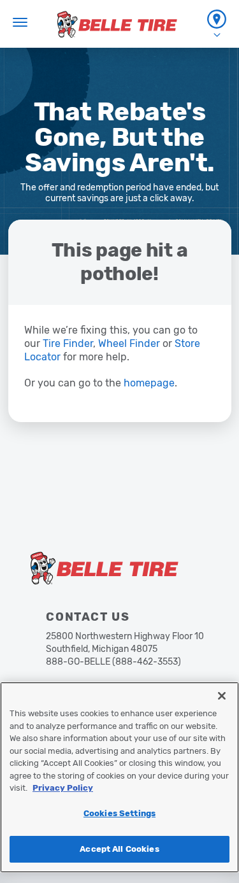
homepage (149, 383)
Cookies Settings (119, 813)
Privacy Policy (63, 788)
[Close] (222, 696)
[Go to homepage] (117, 24)
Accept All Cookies (119, 849)
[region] (119, 777)
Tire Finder (68, 343)
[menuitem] (216, 24)
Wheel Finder (129, 343)
